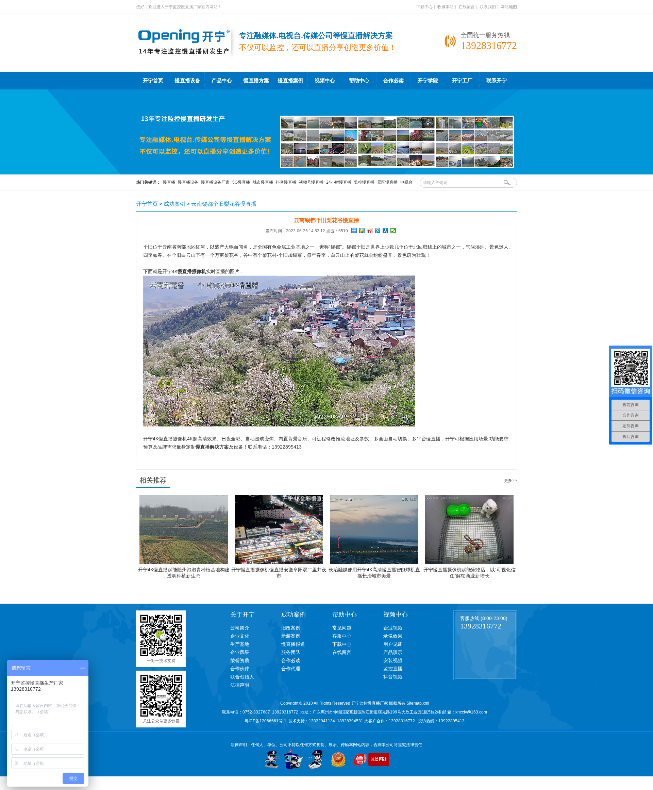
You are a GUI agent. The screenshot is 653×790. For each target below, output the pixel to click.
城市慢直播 (263, 182)
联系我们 (488, 6)
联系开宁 (496, 80)
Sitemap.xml (417, 703)
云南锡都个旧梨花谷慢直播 (223, 204)
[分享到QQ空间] (362, 230)
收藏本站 (445, 6)
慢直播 (169, 182)
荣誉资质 (239, 660)
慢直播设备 (187, 80)
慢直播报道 (293, 644)
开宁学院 (428, 80)
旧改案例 (290, 628)
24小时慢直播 (338, 182)
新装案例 (290, 636)
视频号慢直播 (311, 182)
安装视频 (392, 660)
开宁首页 (153, 80)
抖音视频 (392, 676)
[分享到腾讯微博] (378, 230)
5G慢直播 (241, 182)
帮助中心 (359, 80)
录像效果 (392, 636)
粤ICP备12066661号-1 (265, 721)
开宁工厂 (462, 80)
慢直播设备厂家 (215, 182)
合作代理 (290, 668)
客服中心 (341, 636)
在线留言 (466, 6)
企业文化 (239, 636)
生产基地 (239, 644)
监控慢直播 (364, 182)
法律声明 (239, 685)
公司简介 (239, 628)
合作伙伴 (239, 668)
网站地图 (509, 6)
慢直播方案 (256, 80)
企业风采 (239, 652)
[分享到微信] (393, 230)
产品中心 (222, 80)
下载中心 (424, 6)
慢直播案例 (290, 80)
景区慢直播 (387, 182)
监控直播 (392, 668)
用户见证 (392, 644)
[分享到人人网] (385, 230)
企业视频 (392, 628)
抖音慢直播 (286, 182)
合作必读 (393, 80)
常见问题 (341, 628)
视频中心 (325, 80)
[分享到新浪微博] (370, 230)
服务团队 (290, 652)
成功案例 (174, 204)
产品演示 (392, 652)
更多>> (510, 480)
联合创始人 (242, 676)
